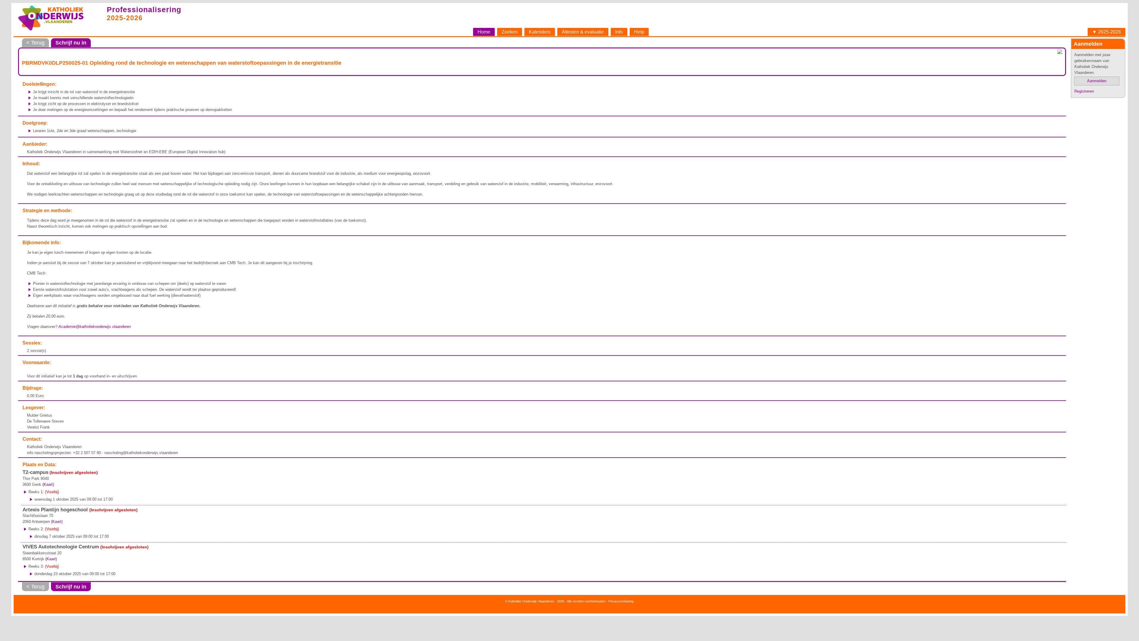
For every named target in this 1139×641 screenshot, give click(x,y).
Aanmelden (1096, 81)
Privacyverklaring (621, 601)
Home (484, 31)
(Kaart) (48, 484)
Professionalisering (144, 9)
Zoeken (510, 31)
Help (639, 31)
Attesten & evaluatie (583, 31)
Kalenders (540, 31)
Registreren (1084, 91)
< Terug (35, 43)
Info (619, 31)
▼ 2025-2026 (1106, 31)
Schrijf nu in (70, 43)
